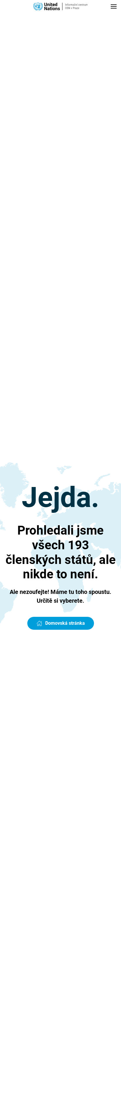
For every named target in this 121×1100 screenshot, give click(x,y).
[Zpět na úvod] (60, 6)
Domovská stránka (65, 623)
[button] (114, 6)
